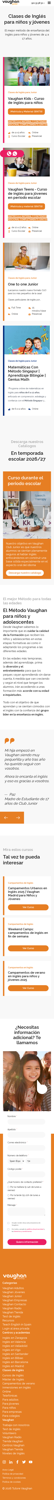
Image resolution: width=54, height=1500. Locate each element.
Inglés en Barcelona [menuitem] (15, 1362)
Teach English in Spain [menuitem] (16, 1324)
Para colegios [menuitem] (11, 1415)
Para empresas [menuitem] (12, 1411)
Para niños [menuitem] (9, 1407)
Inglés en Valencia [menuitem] (14, 1341)
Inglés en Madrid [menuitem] (13, 1366)
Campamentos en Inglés (20, 967)
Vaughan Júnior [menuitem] (12, 1296)
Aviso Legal (8, 1470)
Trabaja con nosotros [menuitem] (16, 1425)
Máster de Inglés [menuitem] (13, 1379)
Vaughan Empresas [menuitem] (14, 1300)
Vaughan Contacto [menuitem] (14, 1304)
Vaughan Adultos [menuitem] (13, 1288)
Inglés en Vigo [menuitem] (11, 1349)
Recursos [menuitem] (8, 1320)
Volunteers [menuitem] (9, 1433)
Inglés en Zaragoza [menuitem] (14, 1337)
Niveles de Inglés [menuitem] (13, 1453)
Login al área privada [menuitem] (15, 1328)
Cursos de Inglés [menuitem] (13, 1375)
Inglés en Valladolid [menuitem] (14, 1345)
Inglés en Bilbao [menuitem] (12, 1358)
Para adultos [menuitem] (10, 1399)
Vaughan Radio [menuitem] (11, 1308)
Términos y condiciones (14, 1478)
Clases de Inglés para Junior (22, 92)
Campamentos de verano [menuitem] (18, 1383)
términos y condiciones (23, 1231)
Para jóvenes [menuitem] (10, 1403)
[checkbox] (26, 1192)
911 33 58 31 (37, 3)
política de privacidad (35, 1229)
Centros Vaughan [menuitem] (13, 1445)
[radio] (26, 1188)
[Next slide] (18, 818)
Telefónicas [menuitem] (9, 1395)
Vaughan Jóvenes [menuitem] (13, 1292)
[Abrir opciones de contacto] (12, 153)
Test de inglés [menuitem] (11, 1316)
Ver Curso (28, 907)
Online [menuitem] (6, 1391)
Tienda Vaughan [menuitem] (12, 1441)
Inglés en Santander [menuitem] (15, 1354)
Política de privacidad (12, 1474)
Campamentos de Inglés (20, 883)
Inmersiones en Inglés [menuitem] (16, 1387)
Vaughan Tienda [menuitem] (12, 1312)
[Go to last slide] (6, 818)
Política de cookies (11, 1482)
